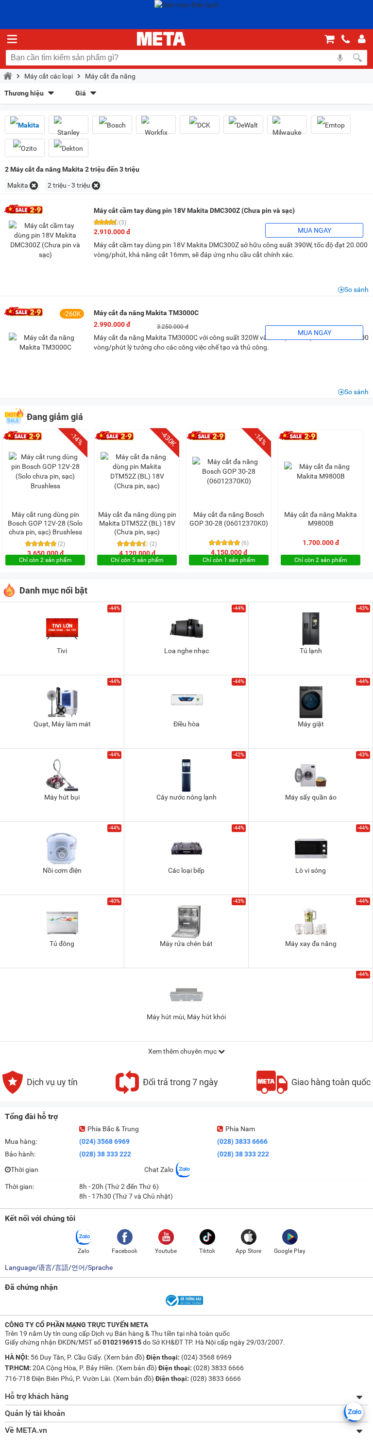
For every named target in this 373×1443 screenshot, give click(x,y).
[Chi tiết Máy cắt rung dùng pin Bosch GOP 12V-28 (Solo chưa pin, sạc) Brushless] (45, 471)
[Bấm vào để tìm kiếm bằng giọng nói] (340, 57)
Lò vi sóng (310, 870)
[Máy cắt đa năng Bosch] (112, 125)
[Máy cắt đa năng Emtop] (330, 125)
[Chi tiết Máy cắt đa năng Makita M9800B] (320, 471)
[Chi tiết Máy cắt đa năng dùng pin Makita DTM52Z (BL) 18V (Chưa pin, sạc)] (137, 471)
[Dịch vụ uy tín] (40, 1091)
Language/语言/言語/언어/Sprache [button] (59, 1267)
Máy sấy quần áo (311, 797)
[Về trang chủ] (161, 38)
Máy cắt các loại (48, 76)
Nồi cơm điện (62, 870)
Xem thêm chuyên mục (183, 1051)
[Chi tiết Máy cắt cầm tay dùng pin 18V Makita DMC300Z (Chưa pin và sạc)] (45, 240)
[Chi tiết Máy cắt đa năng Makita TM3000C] (45, 342)
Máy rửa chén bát (186, 943)
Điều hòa (186, 724)
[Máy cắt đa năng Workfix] (155, 128)
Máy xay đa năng (311, 943)
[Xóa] (34, 185)
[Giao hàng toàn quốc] (313, 1091)
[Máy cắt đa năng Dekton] (68, 148)
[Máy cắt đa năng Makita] (24, 125)
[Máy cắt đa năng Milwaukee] (287, 128)
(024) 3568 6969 (104, 1141)
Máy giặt (311, 724)
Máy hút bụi (62, 797)
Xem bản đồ (124, 1357)
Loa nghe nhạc (186, 651)
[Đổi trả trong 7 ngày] (167, 1091)
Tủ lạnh (311, 651)
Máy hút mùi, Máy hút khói (186, 1017)
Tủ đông (62, 943)
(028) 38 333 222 (105, 1154)
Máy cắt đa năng (110, 76)
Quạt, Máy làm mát (62, 724)
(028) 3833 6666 (242, 1141)
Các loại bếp (186, 870)
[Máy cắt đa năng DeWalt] (243, 125)
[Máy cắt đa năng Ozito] (24, 148)
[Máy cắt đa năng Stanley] (68, 128)
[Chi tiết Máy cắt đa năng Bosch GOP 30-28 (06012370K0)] (228, 471)
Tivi (62, 651)
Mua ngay (314, 230)
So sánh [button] (356, 289)
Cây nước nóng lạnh (186, 797)
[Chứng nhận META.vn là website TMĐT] (183, 1305)
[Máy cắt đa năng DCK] (199, 125)
